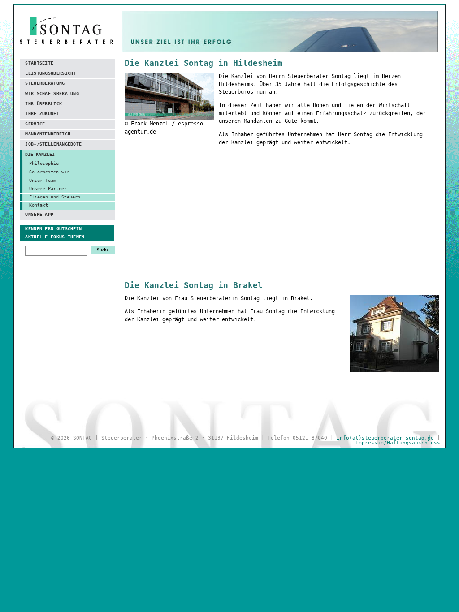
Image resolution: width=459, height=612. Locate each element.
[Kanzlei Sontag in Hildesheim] (169, 115)
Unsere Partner (48, 188)
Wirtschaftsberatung (52, 93)
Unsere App (39, 214)
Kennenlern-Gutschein (53, 228)
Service (35, 123)
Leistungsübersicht (50, 73)
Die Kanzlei (40, 154)
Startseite (39, 62)
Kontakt (38, 205)
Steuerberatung (45, 83)
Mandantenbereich (47, 133)
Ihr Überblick (43, 103)
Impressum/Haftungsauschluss (397, 443)
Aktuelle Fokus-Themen (54, 236)
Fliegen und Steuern (54, 196)
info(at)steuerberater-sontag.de (385, 438)
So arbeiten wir (49, 171)
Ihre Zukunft (42, 113)
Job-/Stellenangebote (53, 144)
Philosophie (44, 163)
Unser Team (42, 180)
